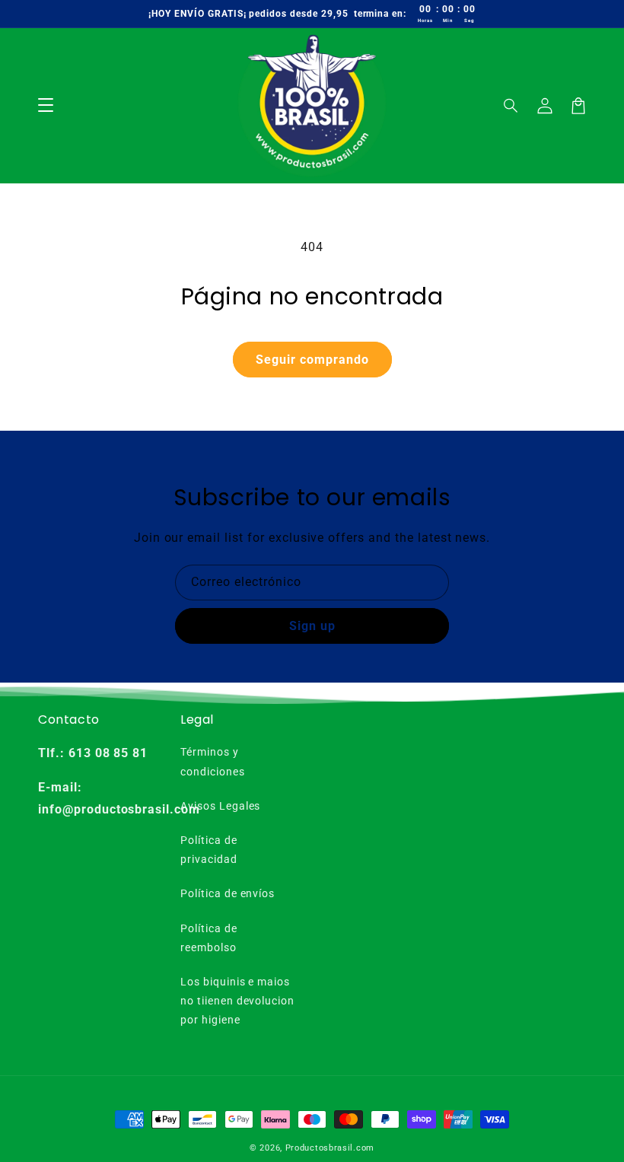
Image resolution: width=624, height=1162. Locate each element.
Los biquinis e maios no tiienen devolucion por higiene (237, 1001)
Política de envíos (227, 893)
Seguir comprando (312, 359)
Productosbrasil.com (329, 1148)
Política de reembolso (208, 937)
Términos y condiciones (212, 761)
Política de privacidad (208, 849)
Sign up (312, 626)
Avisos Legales (220, 806)
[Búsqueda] (511, 106)
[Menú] (45, 106)
